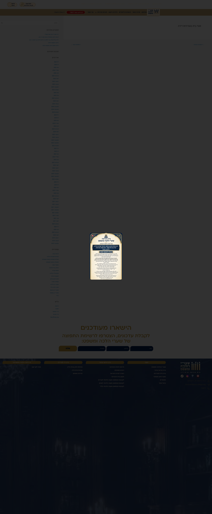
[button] (92, 235)
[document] (106, 257)
